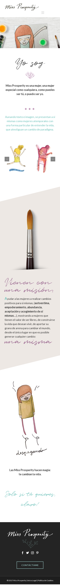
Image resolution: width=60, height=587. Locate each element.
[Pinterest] (37, 552)
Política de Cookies (45, 580)
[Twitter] (27, 552)
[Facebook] (22, 552)
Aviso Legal (32, 580)
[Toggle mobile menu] (43, 12)
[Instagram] (32, 552)
